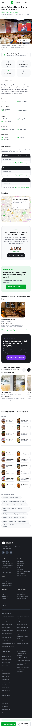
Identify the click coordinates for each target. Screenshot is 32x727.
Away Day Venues (6, 627)
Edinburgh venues (6, 662)
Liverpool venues (6, 673)
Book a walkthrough (7, 572)
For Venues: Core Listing (23, 571)
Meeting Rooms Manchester (23, 660)
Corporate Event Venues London (22, 633)
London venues (5, 653)
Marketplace (20, 563)
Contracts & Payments (7, 565)
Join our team (20, 592)
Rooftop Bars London (22, 624)
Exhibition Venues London (8, 640)
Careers (4, 598)
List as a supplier (21, 575)
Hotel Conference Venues (23, 616)
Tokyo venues (5, 706)
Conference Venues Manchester (21, 654)
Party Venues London (22, 621)
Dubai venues (5, 703)
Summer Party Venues (7, 621)
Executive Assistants (7, 583)
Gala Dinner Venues (6, 637)
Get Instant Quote (9, 724)
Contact (4, 603)
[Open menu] (3, 2)
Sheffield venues (6, 690)
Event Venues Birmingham (23, 667)
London (14, 45)
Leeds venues (5, 668)
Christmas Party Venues (22, 619)
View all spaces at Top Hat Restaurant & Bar (14, 330)
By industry (4, 570)
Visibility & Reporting (7, 567)
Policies (4, 605)
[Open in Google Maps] (16, 209)
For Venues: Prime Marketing (22, 568)
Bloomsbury (4, 47)
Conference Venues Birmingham (21, 663)
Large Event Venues (21, 640)
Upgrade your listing (22, 596)
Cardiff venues (5, 679)
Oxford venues (5, 687)
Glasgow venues (6, 670)
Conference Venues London (8, 616)
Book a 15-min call (17, 255)
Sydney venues (5, 712)
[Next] (29, 370)
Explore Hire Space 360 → (16, 287)
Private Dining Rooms (7, 624)
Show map (4, 17)
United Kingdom (5, 45)
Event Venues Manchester (23, 657)
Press (3, 600)
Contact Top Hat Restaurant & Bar (23, 724)
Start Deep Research (17, 357)
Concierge (20, 565)
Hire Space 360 (6, 561)
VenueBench (5, 596)
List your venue (21, 573)
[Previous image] (3, 309)
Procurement (5, 578)
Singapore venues (6, 709)
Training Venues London (7, 630)
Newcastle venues (6, 682)
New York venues (6, 698)
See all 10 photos (24, 40)
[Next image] (23, 309)
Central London (22, 45)
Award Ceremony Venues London (22, 637)
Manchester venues (6, 656)
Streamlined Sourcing (7, 563)
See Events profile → (24, 180)
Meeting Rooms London (22, 627)
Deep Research (21, 561)
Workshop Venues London (23, 643)
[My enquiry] (29, 2)
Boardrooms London (21, 630)
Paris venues (5, 700)
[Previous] (24, 370)
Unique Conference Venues (8, 619)
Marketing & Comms (7, 585)
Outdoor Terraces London (8, 646)
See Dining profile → (24, 168)
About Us (4, 592)
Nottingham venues (6, 684)
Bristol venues (5, 665)
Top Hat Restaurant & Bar (10, 12)
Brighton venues (6, 676)
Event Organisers (6, 581)
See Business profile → (23, 155)
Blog (3, 594)
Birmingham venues (6, 659)
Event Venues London (7, 633)
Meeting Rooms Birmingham (20, 670)
